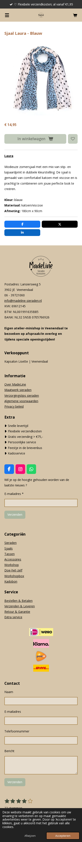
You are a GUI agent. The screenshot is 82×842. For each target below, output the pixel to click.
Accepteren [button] (62, 836)
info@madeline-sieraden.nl (23, 301)
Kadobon (10, 581)
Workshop (11, 565)
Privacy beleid (14, 406)
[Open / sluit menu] (7, 15)
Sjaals (8, 548)
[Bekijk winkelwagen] (75, 15)
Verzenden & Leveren (19, 606)
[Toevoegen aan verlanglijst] (73, 139)
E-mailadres (12, 711)
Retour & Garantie (17, 612)
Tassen (9, 554)
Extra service (13, 617)
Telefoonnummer (16, 731)
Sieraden (10, 543)
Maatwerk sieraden (17, 390)
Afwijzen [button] (30, 836)
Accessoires (12, 559)
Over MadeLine (15, 384)
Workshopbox (14, 576)
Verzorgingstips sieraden (21, 395)
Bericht (9, 751)
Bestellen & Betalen (18, 601)
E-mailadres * (14, 494)
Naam (8, 692)
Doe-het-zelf (13, 570)
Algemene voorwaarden (21, 401)
